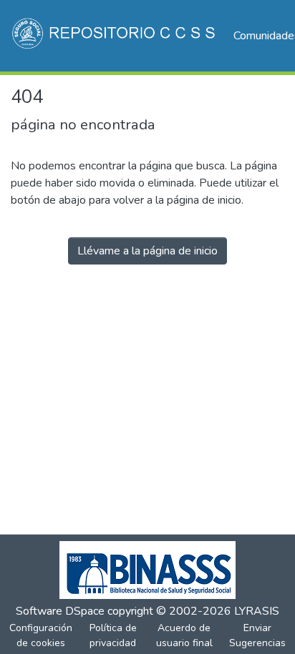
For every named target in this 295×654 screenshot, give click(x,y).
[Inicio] (115, 36)
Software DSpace (60, 611)
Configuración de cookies (40, 635)
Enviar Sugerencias (257, 635)
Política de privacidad (113, 635)
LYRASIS (256, 611)
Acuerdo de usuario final (184, 635)
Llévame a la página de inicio (147, 251)
